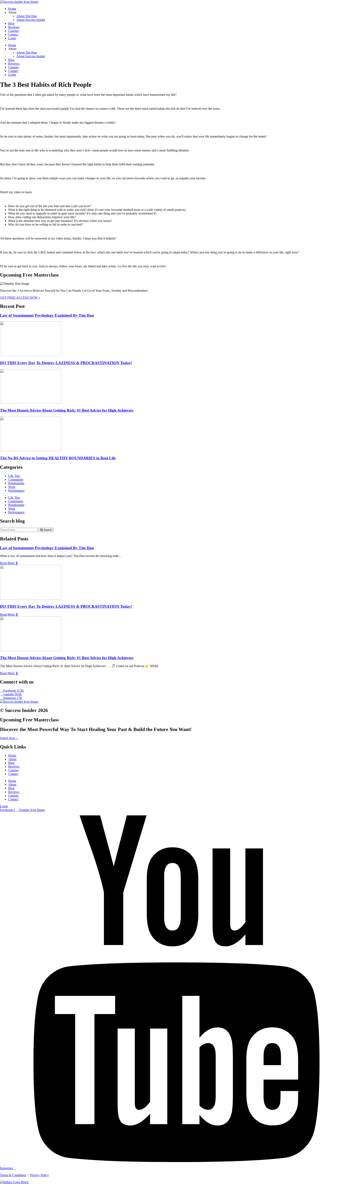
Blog (11, 23)
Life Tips (14, 476)
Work (11, 487)
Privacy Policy (39, 1175)
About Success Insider (30, 19)
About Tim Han (26, 16)
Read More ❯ (9, 563)
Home (12, 8)
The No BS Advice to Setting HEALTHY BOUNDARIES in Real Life (58, 458)
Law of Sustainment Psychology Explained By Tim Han (47, 315)
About (12, 759)
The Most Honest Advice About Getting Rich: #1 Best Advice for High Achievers (66, 410)
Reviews (13, 27)
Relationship (16, 483)
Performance (16, 490)
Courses (13, 31)
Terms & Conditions (13, 1175)
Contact (13, 34)
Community (15, 479)
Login (12, 38)
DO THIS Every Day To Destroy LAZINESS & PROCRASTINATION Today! (66, 363)
